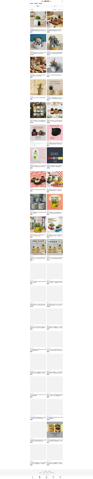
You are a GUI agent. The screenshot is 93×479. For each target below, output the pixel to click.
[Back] (30, 1)
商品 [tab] (38, 6)
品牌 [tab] (55, 6)
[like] (45, 28)
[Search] (62, 1)
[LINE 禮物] (46, 1)
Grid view (62, 10)
